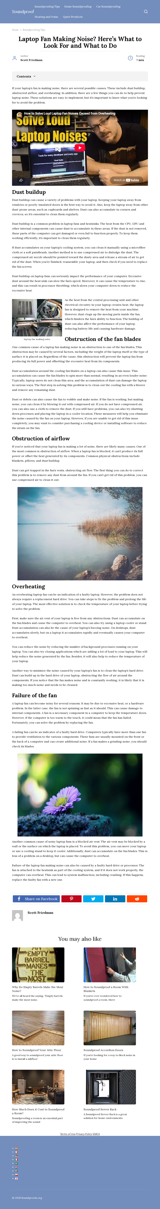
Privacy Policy (84, 1134)
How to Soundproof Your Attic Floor (36, 1050)
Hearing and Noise (46, 17)
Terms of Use (67, 1134)
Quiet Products (72, 17)
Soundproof (23, 11)
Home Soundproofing (78, 6)
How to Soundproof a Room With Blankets (106, 989)
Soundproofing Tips (47, 6)
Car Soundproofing (108, 6)
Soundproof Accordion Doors (103, 1050)
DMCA (96, 1134)
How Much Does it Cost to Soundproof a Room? (38, 1111)
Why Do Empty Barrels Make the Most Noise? (37, 989)
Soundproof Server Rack (100, 1109)
